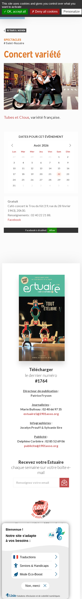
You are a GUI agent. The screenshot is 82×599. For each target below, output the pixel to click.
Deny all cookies (46, 11)
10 (14, 168)
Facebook (14, 219)
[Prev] (12, 145)
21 (50, 174)
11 (23, 168)
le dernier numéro (41, 375)
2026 (45, 145)
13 (41, 168)
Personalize (72, 11)
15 (59, 168)
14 (50, 168)
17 (14, 174)
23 (68, 174)
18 (23, 174)
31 (50, 156)
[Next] (70, 145)
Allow (52, 230)
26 (32, 179)
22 (59, 174)
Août (37, 145)
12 (32, 168)
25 (23, 179)
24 (14, 179)
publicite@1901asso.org (41, 446)
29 (32, 156)
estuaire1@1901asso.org (41, 414)
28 (23, 156)
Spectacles (12, 39)
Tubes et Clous (16, 117)
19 (32, 174)
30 (41, 156)
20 (41, 174)
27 (14, 156)
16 (68, 168)
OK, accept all (16, 11)
